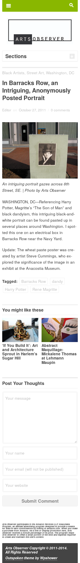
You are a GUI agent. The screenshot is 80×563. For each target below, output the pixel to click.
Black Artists (13, 72)
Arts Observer (16, 548)
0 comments (60, 109)
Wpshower (48, 557)
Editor (6, 109)
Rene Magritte (44, 289)
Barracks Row (33, 281)
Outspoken (14, 557)
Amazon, (24, 530)
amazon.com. (54, 528)
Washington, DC (60, 72)
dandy (57, 281)
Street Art (35, 72)
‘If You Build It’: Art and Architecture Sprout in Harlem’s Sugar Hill (20, 352)
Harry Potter (15, 289)
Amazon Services (44, 524)
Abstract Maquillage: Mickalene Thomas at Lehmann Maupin (59, 354)
